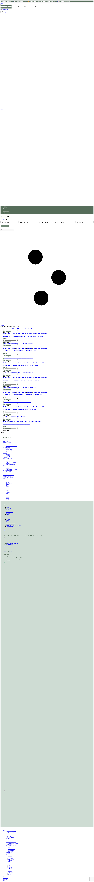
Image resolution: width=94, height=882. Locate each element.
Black (7, 485)
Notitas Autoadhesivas (10, 464)
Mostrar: (2, 432)
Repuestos (8, 456)
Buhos (9, 861)
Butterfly (7, 486)
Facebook (6, 551)
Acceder (2, 109)
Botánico (10, 860)
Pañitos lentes (8, 473)
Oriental (7, 498)
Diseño (4, 876)
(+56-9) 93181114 (9, 544)
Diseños (4, 208)
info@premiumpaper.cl (12, 543)
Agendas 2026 (9, 443)
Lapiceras (5, 453)
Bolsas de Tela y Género (8, 477)
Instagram (11, 551)
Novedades (5, 207)
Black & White (11, 859)
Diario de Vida (9, 449)
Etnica (7, 493)
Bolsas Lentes (8, 471)
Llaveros (5, 457)
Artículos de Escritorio (7, 458)
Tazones (7, 468)
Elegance (7, 482)
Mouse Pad (8, 461)
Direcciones (8, 521)
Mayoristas (5, 209)
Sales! (4, 880)
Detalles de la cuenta (10, 522)
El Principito (23, 333)
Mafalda (7, 497)
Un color (7, 480)
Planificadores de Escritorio (11, 446)
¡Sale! (4, 213)
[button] (2, 3)
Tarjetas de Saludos (7, 476)
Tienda (7, 507)
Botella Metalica (7, 421)
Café (7, 487)
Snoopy (7, 499)
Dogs (7, 490)
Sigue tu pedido (9, 526)
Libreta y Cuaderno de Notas (11, 450)
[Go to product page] (48, 328)
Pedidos (7, 520)
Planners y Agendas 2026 (8, 442)
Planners (7, 444)
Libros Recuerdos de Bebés (8, 475)
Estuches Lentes (9, 472)
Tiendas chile (5, 878)
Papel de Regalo (9, 852)
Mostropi (10, 856)
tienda (4, 206)
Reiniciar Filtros (4, 226)
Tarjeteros (8, 463)
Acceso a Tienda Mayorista (6, 5)
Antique (7, 484)
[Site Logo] (4, 9)
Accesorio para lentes (7, 470)
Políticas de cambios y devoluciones (13, 525)
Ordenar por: (3, 326)
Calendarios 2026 (6, 447)
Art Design (10, 858)
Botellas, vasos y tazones (9, 333)
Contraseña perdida (10, 524)
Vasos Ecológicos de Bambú (40, 333)
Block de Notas (9, 451)
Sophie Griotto (9, 483)
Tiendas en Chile (6, 211)
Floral (7, 494)
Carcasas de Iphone (9, 851)
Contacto (4, 212)
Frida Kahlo (8, 495)
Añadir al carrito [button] (7, 331)
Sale (4, 478)
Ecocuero (7, 491)
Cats (6, 489)
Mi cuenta (8, 519)
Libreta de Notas (6, 448)
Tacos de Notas (9, 460)
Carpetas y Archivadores (11, 462)
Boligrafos (8, 454)
